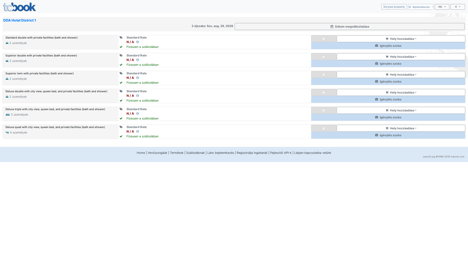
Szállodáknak (195, 153)
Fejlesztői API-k (281, 153)
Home (141, 153)
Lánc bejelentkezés (220, 153)
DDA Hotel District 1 (19, 20)
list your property (394, 6)
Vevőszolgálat (157, 153)
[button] (388, 45)
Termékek (177, 153)
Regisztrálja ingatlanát (252, 153)
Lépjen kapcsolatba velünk (312, 153)
